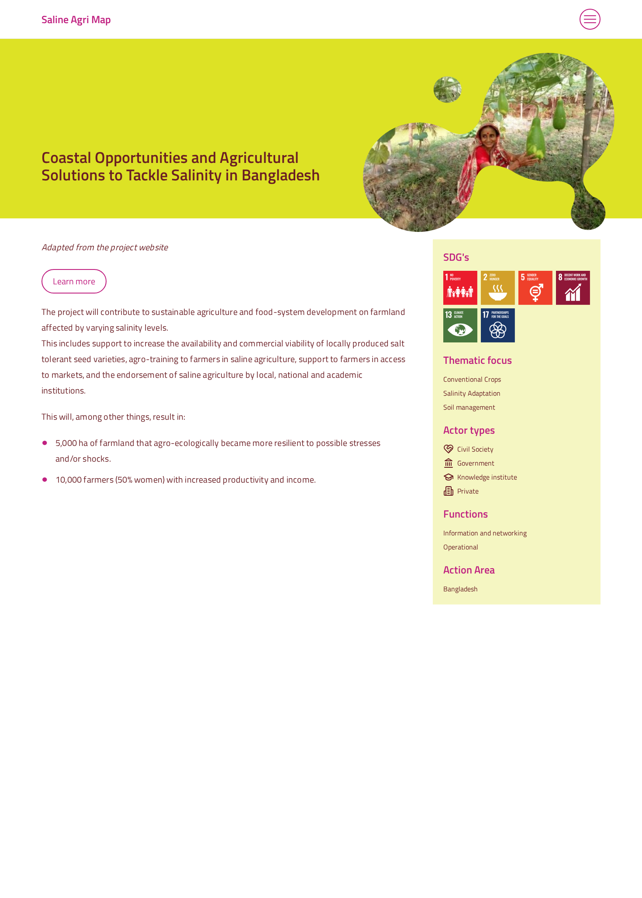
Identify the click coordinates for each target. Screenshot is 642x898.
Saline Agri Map (76, 19)
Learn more (74, 281)
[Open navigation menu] (590, 19)
